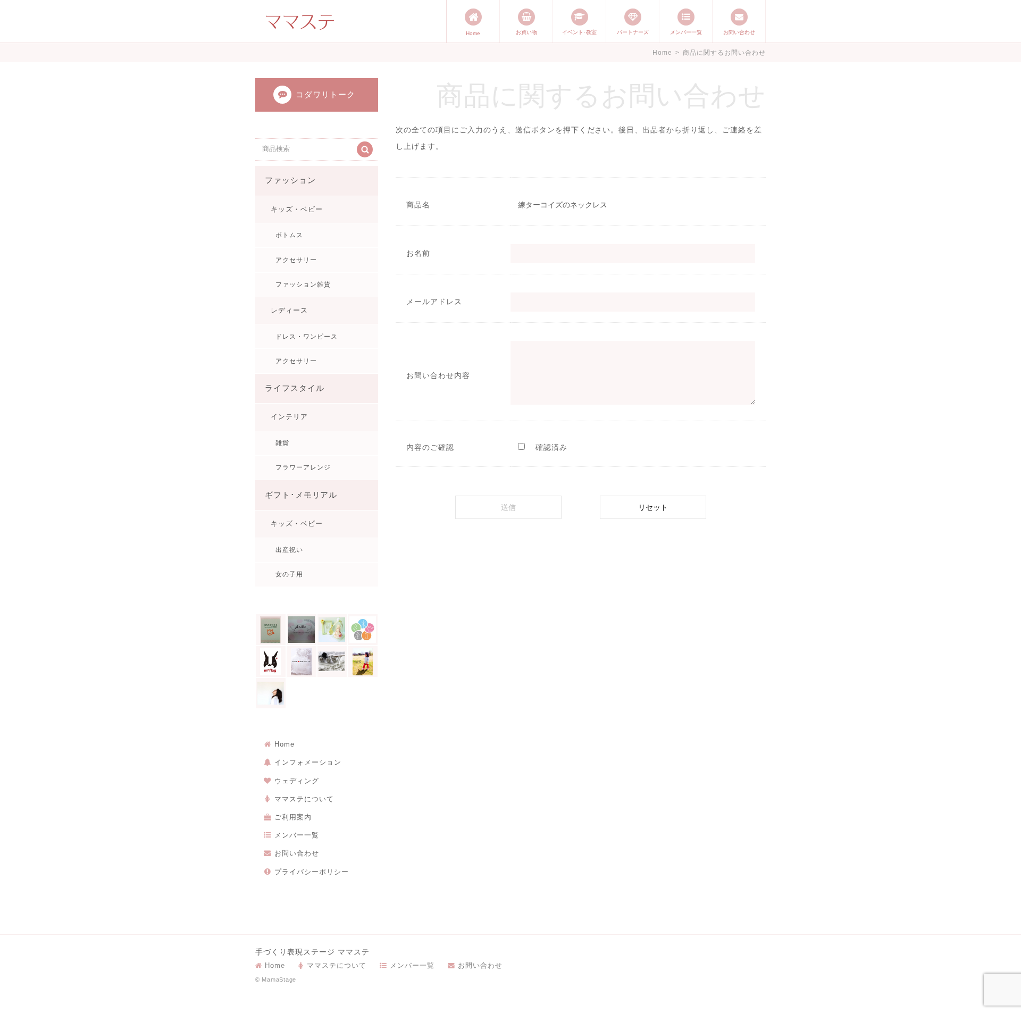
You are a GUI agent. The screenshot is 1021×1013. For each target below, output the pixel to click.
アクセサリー (296, 260)
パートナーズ (633, 32)
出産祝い (289, 550)
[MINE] (301, 661)
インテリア (289, 417)
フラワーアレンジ (303, 467)
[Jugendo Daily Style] (362, 630)
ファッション (290, 180)
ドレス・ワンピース (306, 336)
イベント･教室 (579, 32)
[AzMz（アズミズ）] (301, 630)
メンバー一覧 (686, 32)
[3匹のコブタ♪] (270, 630)
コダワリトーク (325, 94)
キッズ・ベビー (297, 209)
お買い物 (526, 32)
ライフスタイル (294, 388)
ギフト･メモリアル (301, 495)
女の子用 (289, 574)
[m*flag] (270, 661)
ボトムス (289, 235)
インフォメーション (307, 762)
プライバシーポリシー (311, 872)
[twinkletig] (362, 661)
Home (473, 33)
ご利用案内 (293, 817)
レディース (289, 310)
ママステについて (304, 799)
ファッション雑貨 (303, 284)
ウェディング (296, 781)
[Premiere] (332, 661)
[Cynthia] (332, 630)
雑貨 (282, 443)
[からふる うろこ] (270, 693)
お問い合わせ (739, 32)
